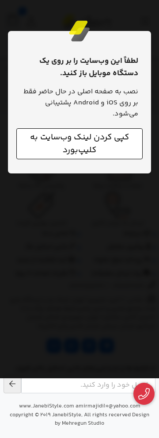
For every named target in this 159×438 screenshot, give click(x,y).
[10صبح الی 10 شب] (144, 394)
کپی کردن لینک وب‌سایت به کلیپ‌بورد (79, 144)
